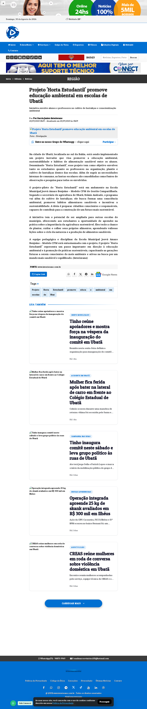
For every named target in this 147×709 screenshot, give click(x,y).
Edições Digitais (111, 44)
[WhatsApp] (13, 703)
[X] (28, 57)
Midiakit (129, 44)
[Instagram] (8, 57)
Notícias (28, 79)
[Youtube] (24, 57)
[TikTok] (32, 57)
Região (73, 79)
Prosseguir (105, 702)
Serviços (44, 44)
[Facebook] (16, 57)
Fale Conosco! (25, 703)
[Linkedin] (40, 57)
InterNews (27, 44)
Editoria (18, 79)
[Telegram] (20, 57)
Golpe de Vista (61, 44)
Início (8, 79)
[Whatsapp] (12, 57)
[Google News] (106, 274)
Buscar (133, 57)
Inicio (13, 44)
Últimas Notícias (103, 681)
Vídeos (93, 44)
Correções (73, 681)
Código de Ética (57, 681)
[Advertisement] (73, 634)
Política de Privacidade (36, 681)
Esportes (79, 44)
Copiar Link (39, 274)
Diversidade (86, 681)
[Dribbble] (36, 57)
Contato (14, 50)
